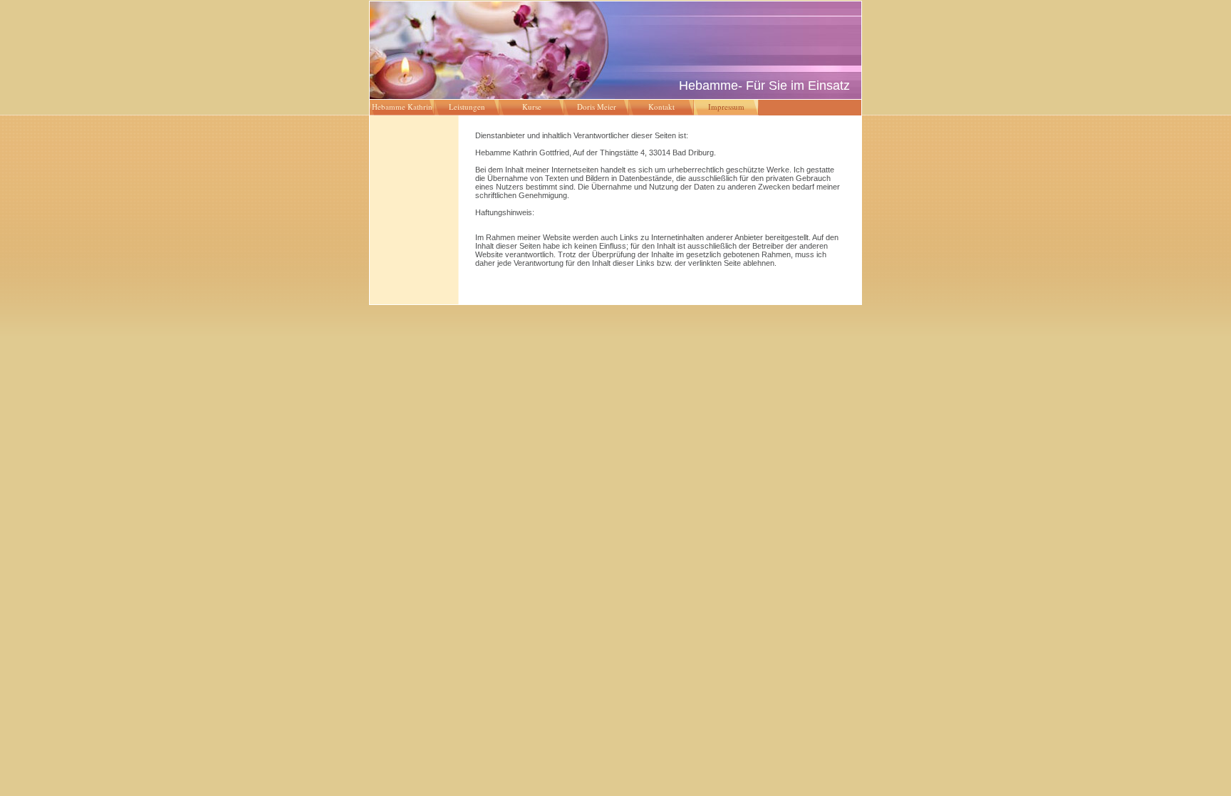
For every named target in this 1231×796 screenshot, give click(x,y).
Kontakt (661, 106)
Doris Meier (596, 106)
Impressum (726, 106)
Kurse (531, 106)
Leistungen (467, 106)
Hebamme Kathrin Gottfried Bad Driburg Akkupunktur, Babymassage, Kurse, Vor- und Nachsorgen (402, 108)
